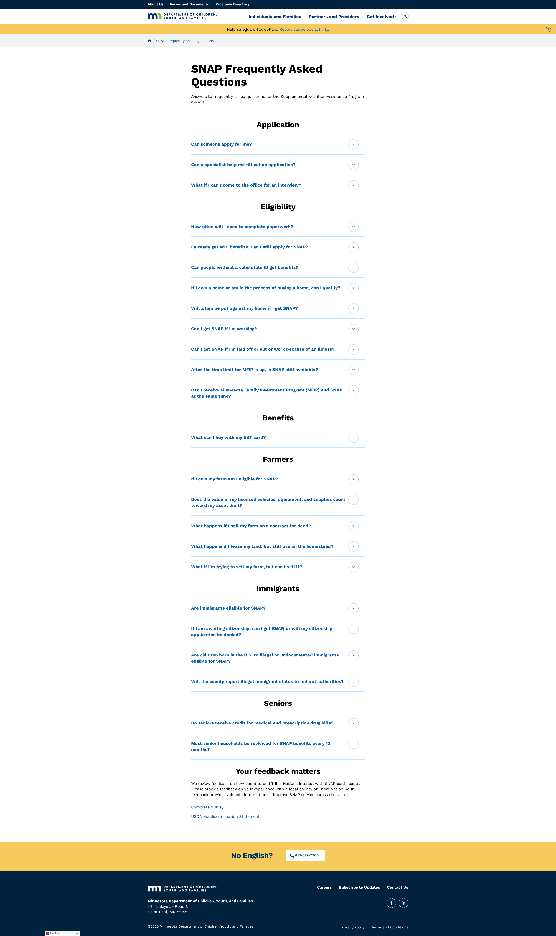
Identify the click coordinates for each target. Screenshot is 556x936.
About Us (156, 4)
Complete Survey (207, 807)
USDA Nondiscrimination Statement (225, 816)
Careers (324, 887)
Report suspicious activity (304, 29)
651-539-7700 (307, 855)
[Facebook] (391, 903)
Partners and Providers (334, 16)
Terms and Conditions (389, 927)
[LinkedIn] (403, 903)
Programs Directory (232, 4)
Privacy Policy (352, 927)
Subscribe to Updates (359, 887)
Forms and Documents (189, 4)
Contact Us (397, 887)
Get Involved (380, 16)
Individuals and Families (275, 16)
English (54, 933)
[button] (405, 16)
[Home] (182, 16)
